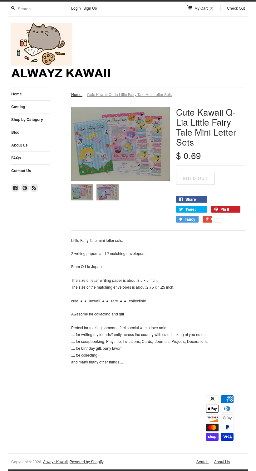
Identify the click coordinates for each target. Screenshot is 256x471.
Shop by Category (30, 119)
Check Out (236, 8)
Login (76, 8)
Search (202, 461)
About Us (19, 145)
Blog (15, 132)
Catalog (18, 106)
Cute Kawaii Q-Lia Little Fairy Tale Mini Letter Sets (129, 94)
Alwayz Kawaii (55, 461)
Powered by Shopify (86, 461)
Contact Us (21, 170)
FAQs (16, 158)
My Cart (203, 8)
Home (16, 94)
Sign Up (90, 8)
